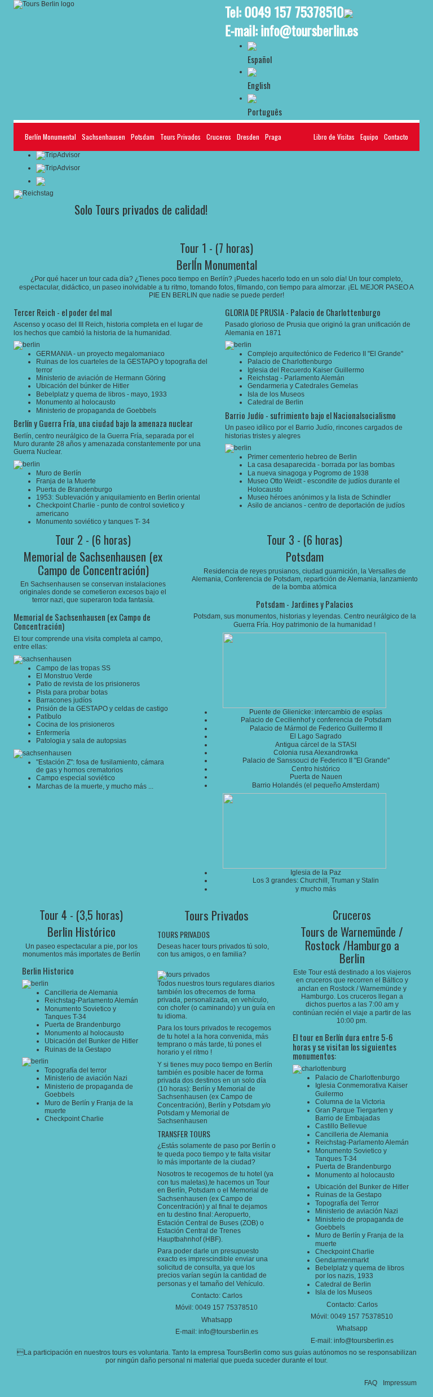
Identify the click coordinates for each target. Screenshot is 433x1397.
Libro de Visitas (334, 136)
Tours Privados (180, 136)
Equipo (369, 136)
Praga (273, 136)
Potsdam (142, 136)
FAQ (370, 1383)
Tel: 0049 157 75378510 (284, 11)
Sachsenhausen (103, 136)
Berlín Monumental (50, 136)
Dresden (248, 136)
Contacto (396, 136)
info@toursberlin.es (309, 30)
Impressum (400, 1383)
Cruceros (218, 136)
